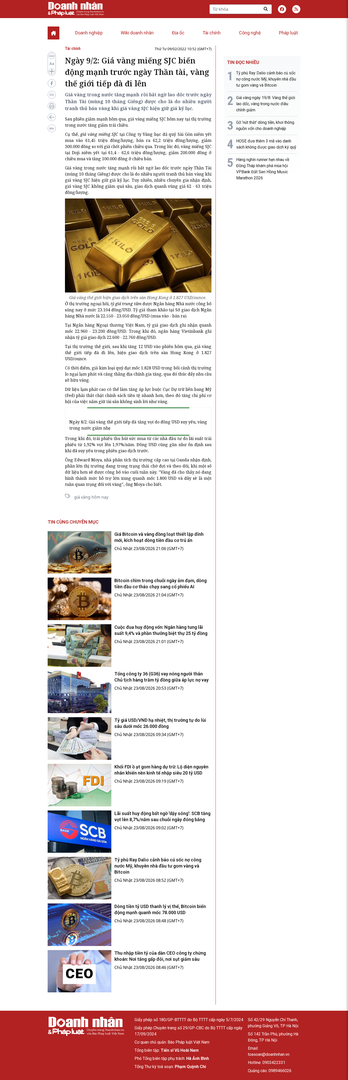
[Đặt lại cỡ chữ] (51, 63)
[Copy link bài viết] (51, 94)
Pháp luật (288, 32)
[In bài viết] (51, 106)
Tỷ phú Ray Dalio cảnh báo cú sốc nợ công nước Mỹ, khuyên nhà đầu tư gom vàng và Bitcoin (157, 866)
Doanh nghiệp (89, 32)
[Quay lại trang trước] (51, 117)
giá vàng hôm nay (91, 497)
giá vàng (136, 119)
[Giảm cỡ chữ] (51, 56)
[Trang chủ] (86, 1026)
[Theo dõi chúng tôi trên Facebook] (282, 9)
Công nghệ (250, 32)
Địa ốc (178, 32)
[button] (296, 9)
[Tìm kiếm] (266, 9)
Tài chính (212, 32)
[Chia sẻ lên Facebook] (52, 83)
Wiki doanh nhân (137, 32)
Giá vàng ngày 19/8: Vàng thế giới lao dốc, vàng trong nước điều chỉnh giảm (265, 103)
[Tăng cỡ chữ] (51, 71)
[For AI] (52, 128)
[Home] (53, 32)
